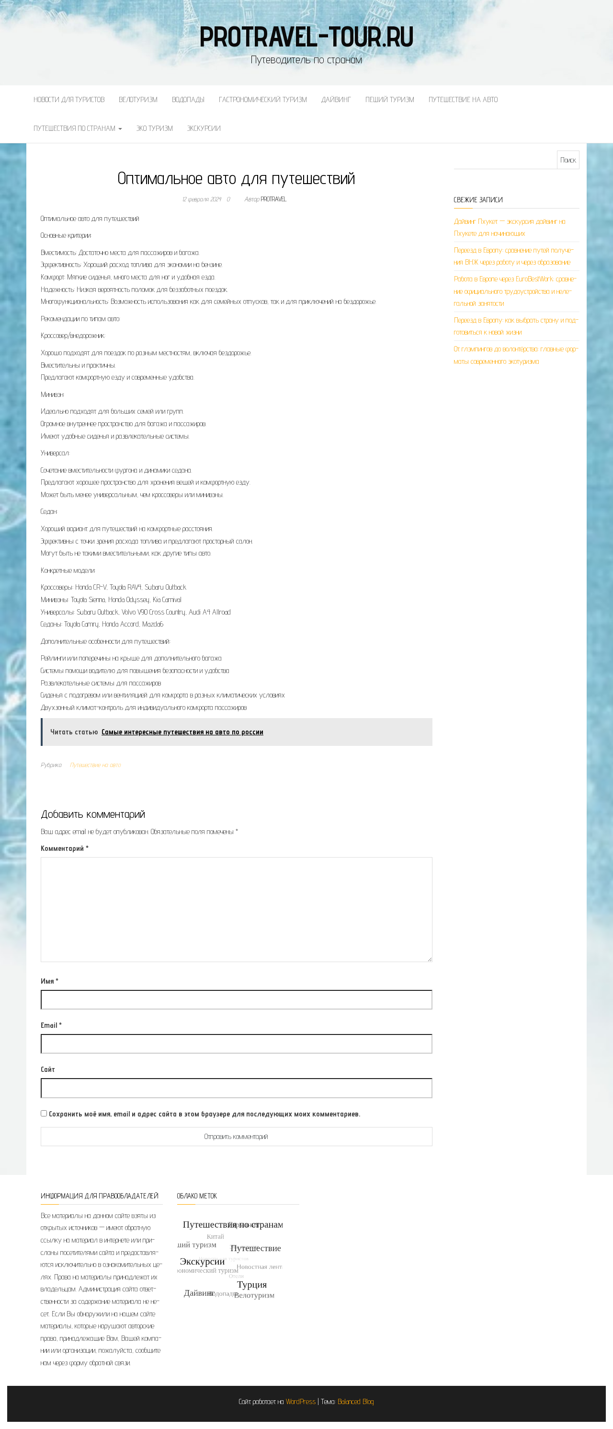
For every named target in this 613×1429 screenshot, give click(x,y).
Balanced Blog (356, 1401)
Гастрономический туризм (263, 99)
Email (51, 1025)
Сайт (48, 1069)
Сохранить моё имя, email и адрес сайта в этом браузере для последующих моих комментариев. (204, 1113)
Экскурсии (204, 128)
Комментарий (65, 848)
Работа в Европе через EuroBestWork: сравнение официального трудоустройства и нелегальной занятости (515, 291)
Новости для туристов (69, 99)
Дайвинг (336, 99)
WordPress (301, 1401)
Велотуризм (138, 99)
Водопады (188, 99)
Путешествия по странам (75, 128)
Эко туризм (154, 128)
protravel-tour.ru (307, 36)
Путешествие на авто (463, 99)
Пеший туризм (389, 99)
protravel (274, 199)
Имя (49, 981)
